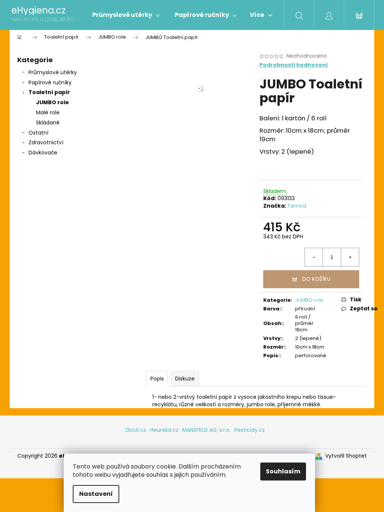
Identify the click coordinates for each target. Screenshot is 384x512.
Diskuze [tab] (185, 378)
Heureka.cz (164, 430)
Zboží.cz (135, 430)
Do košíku (316, 279)
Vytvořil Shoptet (346, 456)
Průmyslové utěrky (52, 72)
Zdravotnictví (45, 142)
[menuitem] (126, 15)
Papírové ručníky (50, 82)
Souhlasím (283, 471)
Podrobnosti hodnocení (294, 65)
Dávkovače (42, 152)
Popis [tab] (157, 378)
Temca (296, 206)
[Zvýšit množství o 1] (350, 257)
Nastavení (96, 494)
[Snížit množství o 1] (314, 257)
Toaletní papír (49, 92)
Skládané (48, 122)
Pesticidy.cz (249, 430)
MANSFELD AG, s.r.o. (206, 430)
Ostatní (38, 132)
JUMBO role (52, 102)
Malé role (48, 112)
